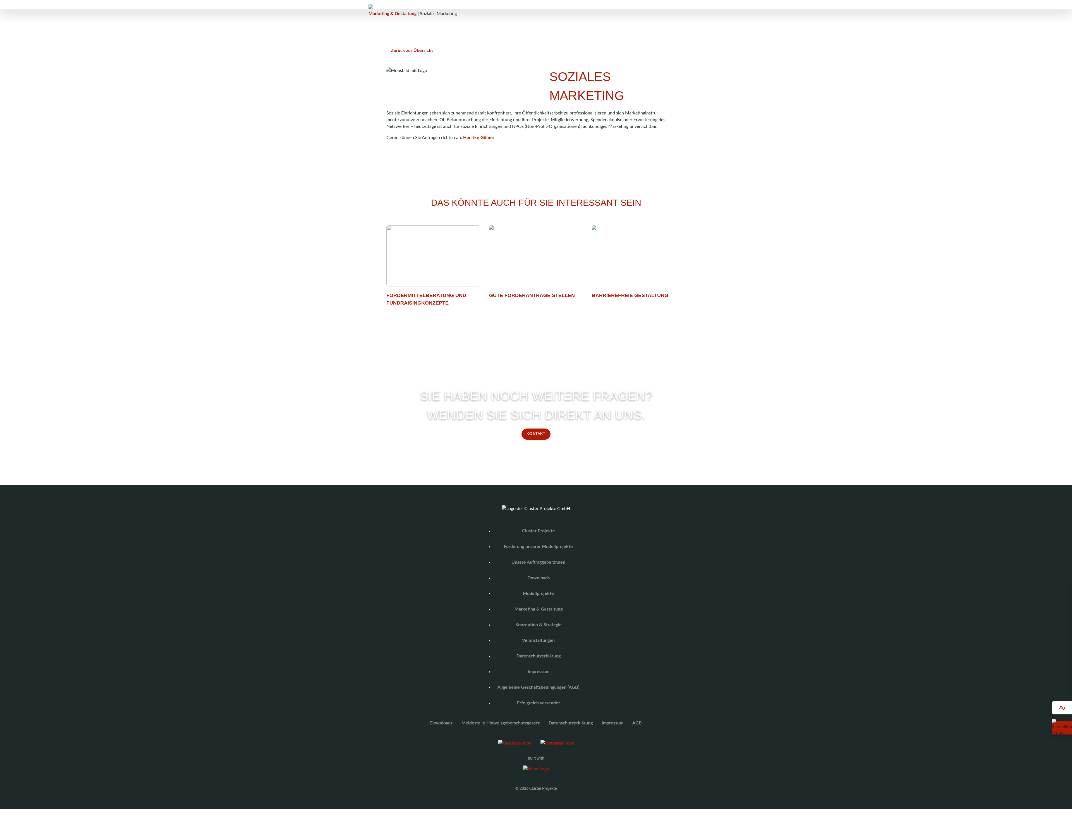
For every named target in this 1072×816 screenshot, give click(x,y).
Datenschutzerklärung (538, 656)
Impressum (538, 671)
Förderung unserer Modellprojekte (538, 546)
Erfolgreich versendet (538, 703)
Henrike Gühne (478, 137)
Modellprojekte (538, 593)
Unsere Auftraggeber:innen (538, 562)
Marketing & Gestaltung (392, 13)
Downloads (538, 578)
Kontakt (536, 433)
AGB (637, 723)
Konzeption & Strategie (538, 625)
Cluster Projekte (538, 531)
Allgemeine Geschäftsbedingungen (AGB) (538, 687)
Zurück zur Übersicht (412, 50)
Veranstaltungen (538, 640)
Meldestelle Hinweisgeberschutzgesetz (500, 723)
